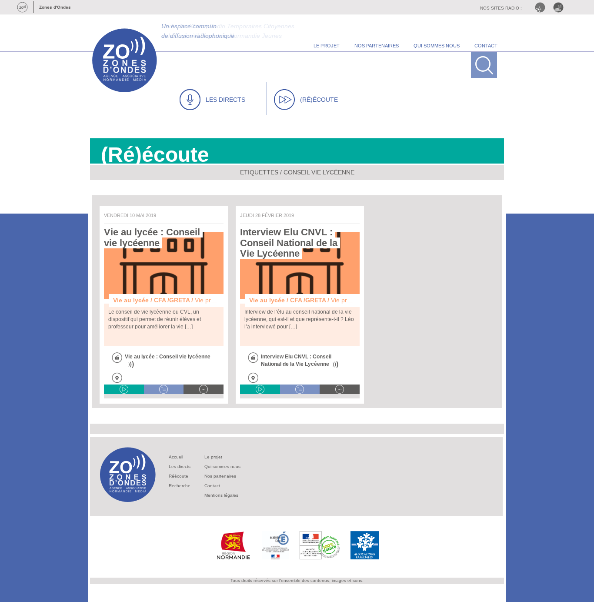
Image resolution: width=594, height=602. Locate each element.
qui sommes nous (437, 45)
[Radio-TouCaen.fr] (560, 7)
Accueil (176, 457)
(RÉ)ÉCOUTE (319, 99)
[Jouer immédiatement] (124, 389)
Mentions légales (221, 495)
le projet (327, 45)
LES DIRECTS (225, 99)
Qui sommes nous (222, 466)
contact (485, 45)
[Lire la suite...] (204, 389)
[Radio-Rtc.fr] (542, 7)
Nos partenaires (220, 476)
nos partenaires (376, 45)
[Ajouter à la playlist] (164, 389)
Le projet (213, 457)
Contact (212, 485)
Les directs (179, 466)
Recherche (179, 485)
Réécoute (178, 476)
